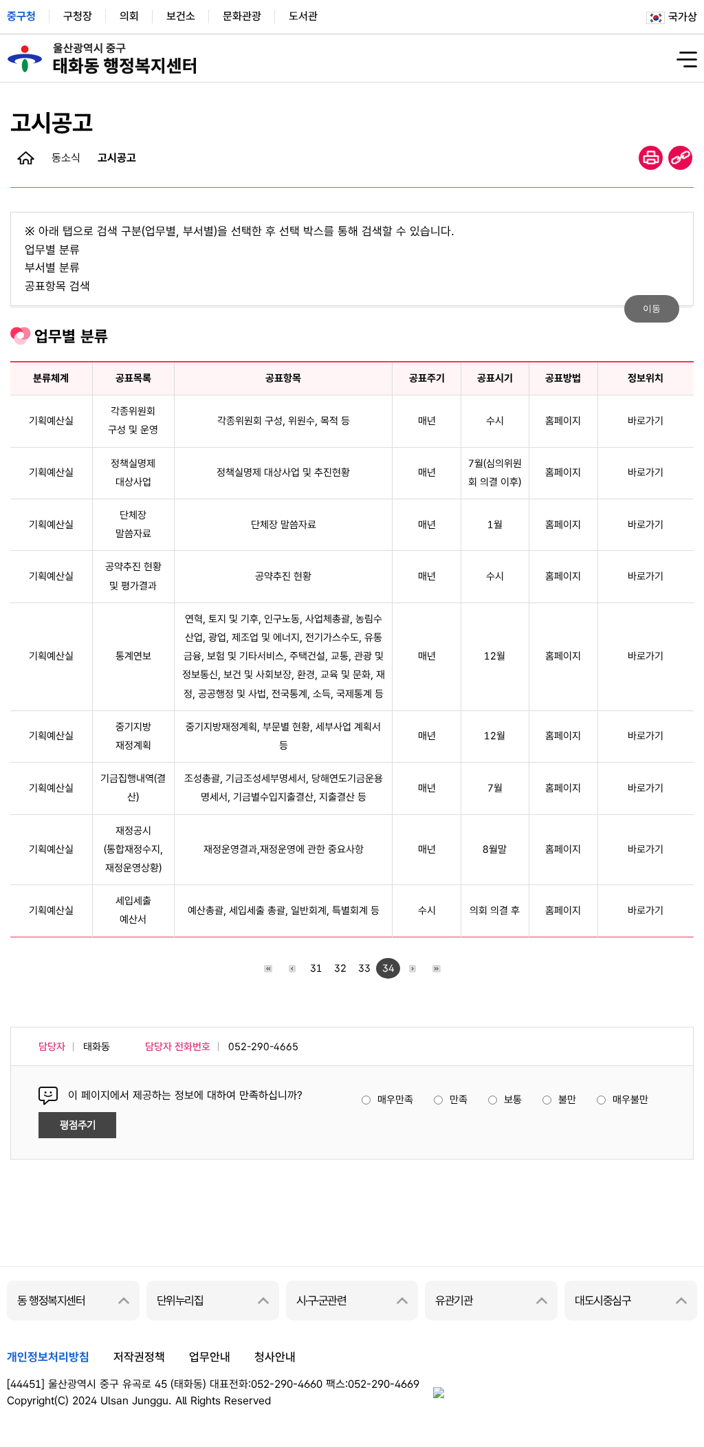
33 (364, 968)
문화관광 (242, 16)
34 (388, 968)
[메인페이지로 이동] (25, 157)
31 (316, 968)
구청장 (77, 16)
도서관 (303, 16)
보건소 (180, 16)
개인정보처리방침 (48, 1357)
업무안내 (209, 1357)
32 (340, 968)
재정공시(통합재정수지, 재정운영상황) (133, 849)
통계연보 (133, 656)
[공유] (680, 158)
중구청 (21, 16)
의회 (129, 16)
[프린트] (651, 158)
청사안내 (275, 1357)
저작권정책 (139, 1357)
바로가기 (645, 421)
